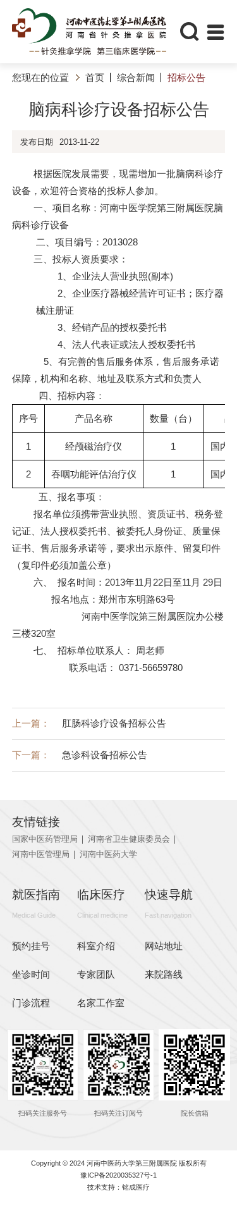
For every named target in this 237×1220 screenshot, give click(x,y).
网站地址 (164, 945)
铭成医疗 (136, 1187)
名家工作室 (101, 1002)
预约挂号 (31, 945)
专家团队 (96, 974)
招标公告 (186, 77)
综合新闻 (136, 77)
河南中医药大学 (108, 855)
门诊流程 (31, 1002)
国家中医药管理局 (45, 839)
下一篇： (79, 754)
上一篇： (89, 723)
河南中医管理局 (41, 855)
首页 (94, 77)
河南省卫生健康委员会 (129, 839)
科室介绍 (96, 945)
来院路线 (164, 974)
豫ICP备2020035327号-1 (118, 1175)
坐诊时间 (31, 974)
